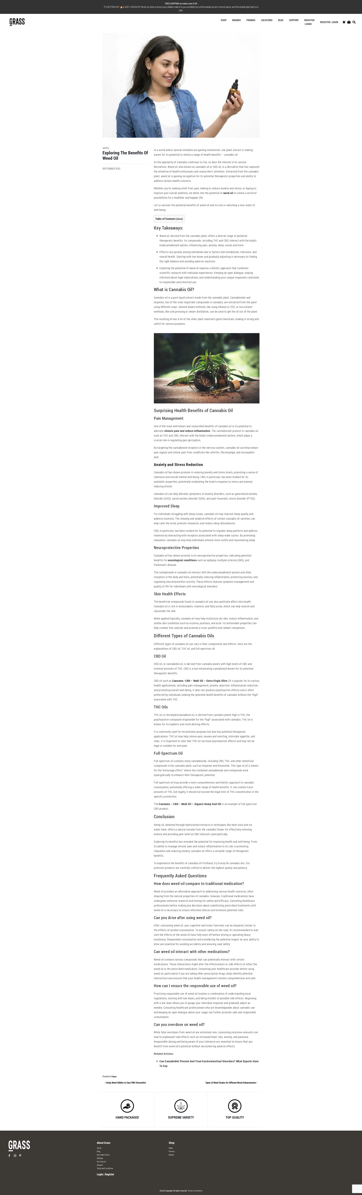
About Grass (103, 1142)
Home (99, 1148)
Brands (236, 20)
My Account (101, 1161)
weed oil (228, 193)
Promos (250, 20)
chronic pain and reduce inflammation (187, 431)
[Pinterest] (21, 1156)
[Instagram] (16, 1156)
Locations (266, 20)
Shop (224, 20)
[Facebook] (10, 1156)
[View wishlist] (344, 22)
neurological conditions (182, 560)
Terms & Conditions (195, 1190)
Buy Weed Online (103, 1154)
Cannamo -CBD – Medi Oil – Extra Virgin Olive (199, 680)
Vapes (114, 1076)
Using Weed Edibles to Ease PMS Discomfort (125, 1082)
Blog (280, 20)
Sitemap (100, 1158)
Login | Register (105, 1174)
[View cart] (349, 22)
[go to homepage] (19, 1147)
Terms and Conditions (105, 1168)
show (179, 218)
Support (294, 20)
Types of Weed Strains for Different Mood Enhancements (231, 1082)
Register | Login (309, 22)
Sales (171, 1148)
